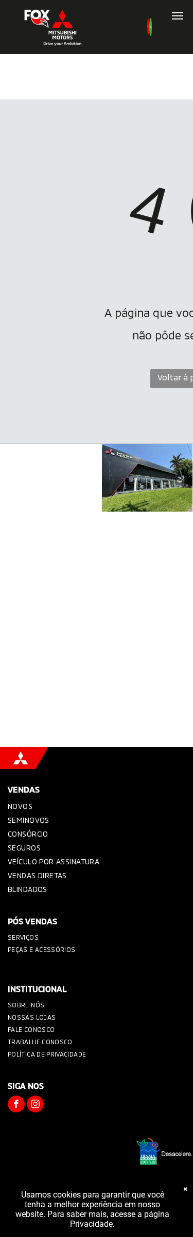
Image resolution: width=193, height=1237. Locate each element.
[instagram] (35, 1105)
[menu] (177, 16)
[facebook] (16, 1105)
